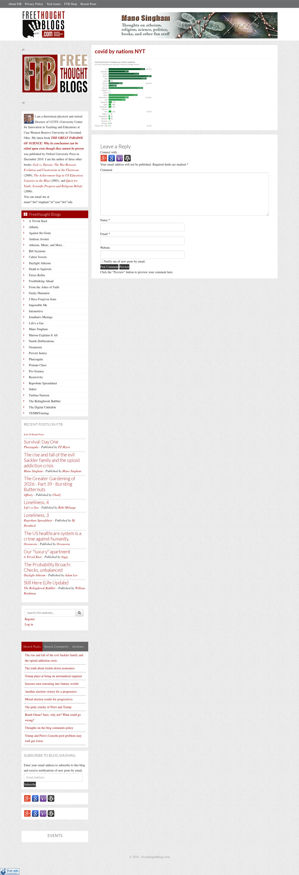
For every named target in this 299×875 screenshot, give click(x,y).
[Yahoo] (43, 798)
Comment (106, 170)
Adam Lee (71, 575)
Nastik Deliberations (41, 341)
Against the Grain (40, 233)
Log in (29, 624)
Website (105, 247)
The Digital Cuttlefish (42, 407)
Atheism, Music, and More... (47, 245)
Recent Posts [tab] (32, 646)
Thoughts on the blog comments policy (49, 728)
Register (30, 619)
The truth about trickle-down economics (50, 668)
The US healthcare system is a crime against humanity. (52, 535)
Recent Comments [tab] (56, 646)
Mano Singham (38, 329)
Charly (57, 495)
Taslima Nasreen (39, 395)
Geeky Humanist (39, 293)
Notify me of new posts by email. (125, 261)
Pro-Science (36, 371)
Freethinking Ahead (41, 281)
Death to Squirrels (40, 269)
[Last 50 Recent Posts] (34, 434)
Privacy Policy (34, 4)
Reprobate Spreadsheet (43, 383)
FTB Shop (70, 4)
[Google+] (27, 798)
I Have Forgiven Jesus (42, 299)
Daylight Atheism (40, 263)
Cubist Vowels (38, 257)
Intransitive (36, 311)
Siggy (64, 557)
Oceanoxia (35, 347)
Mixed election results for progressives (48, 699)
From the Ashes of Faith (44, 287)
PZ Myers (64, 447)
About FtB (14, 4)
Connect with (108, 152)
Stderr (33, 389)
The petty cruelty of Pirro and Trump (48, 707)
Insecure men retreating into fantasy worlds (52, 684)
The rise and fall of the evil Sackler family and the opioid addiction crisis (52, 460)
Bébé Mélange (67, 507)
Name (105, 220)
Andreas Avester (39, 239)
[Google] (35, 798)
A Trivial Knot (38, 221)
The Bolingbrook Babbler (45, 401)
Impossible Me (38, 305)
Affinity (34, 227)
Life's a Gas (36, 323)
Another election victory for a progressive (51, 691)
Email (105, 234)
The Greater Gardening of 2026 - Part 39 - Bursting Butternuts (49, 484)
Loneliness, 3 (36, 515)
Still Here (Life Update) (46, 582)
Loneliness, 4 (36, 502)
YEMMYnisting (39, 413)
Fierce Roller (37, 275)
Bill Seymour (37, 251)
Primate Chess (37, 365)
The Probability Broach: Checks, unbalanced (47, 567)
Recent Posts (88, 4)
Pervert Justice (38, 353)
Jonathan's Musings (41, 317)
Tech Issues (54, 4)
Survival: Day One (41, 441)
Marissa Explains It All (43, 335)
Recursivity (36, 377)
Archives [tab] (78, 646)
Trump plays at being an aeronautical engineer (53, 676)
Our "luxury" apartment (47, 551)
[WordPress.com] (51, 798)
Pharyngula (36, 359)
